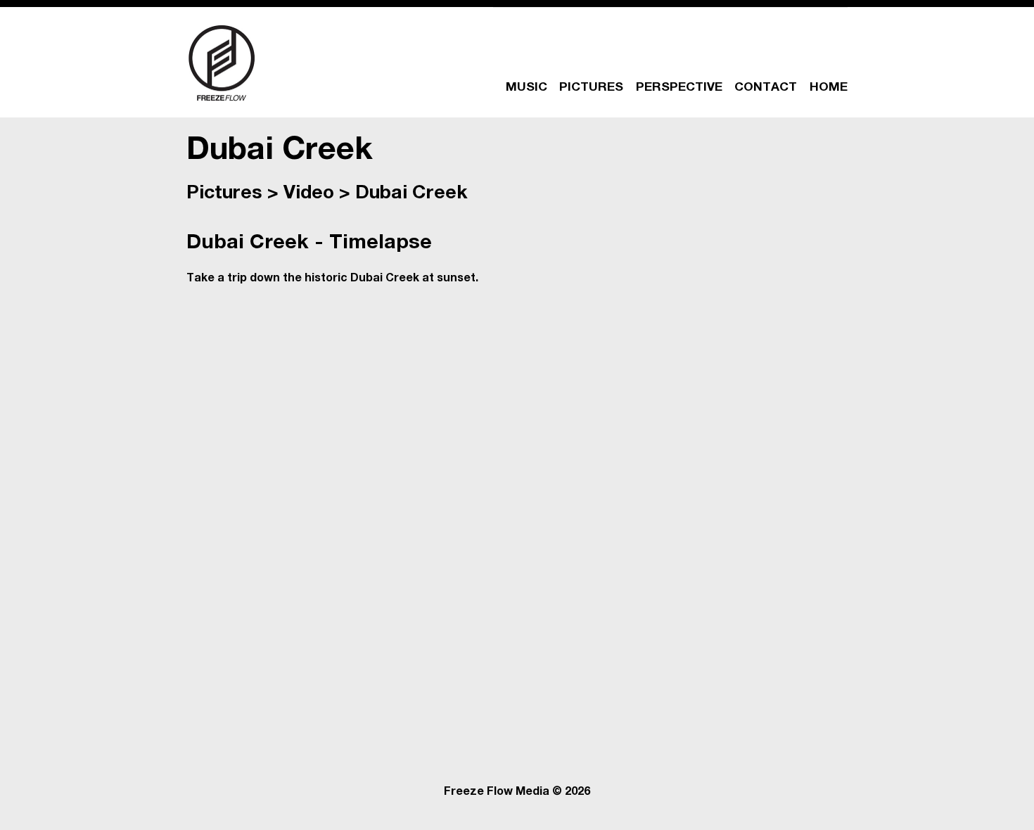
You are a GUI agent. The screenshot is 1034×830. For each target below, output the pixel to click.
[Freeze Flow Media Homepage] (221, 62)
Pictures (224, 194)
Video (308, 194)
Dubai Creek (411, 194)
